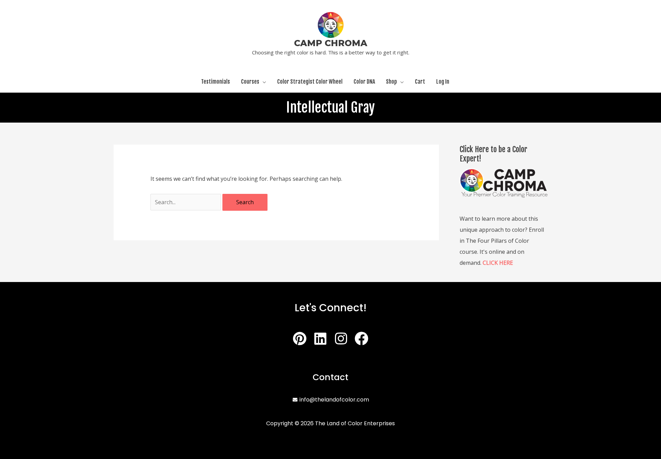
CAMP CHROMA (330, 43)
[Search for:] (186, 202)
